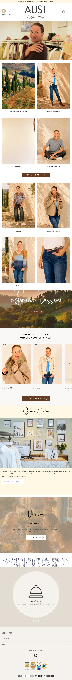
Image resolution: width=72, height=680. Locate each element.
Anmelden (34, 312)
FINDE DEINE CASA (11, 481)
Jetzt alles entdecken (35, 175)
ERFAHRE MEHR (35, 537)
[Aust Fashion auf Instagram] (36, 655)
